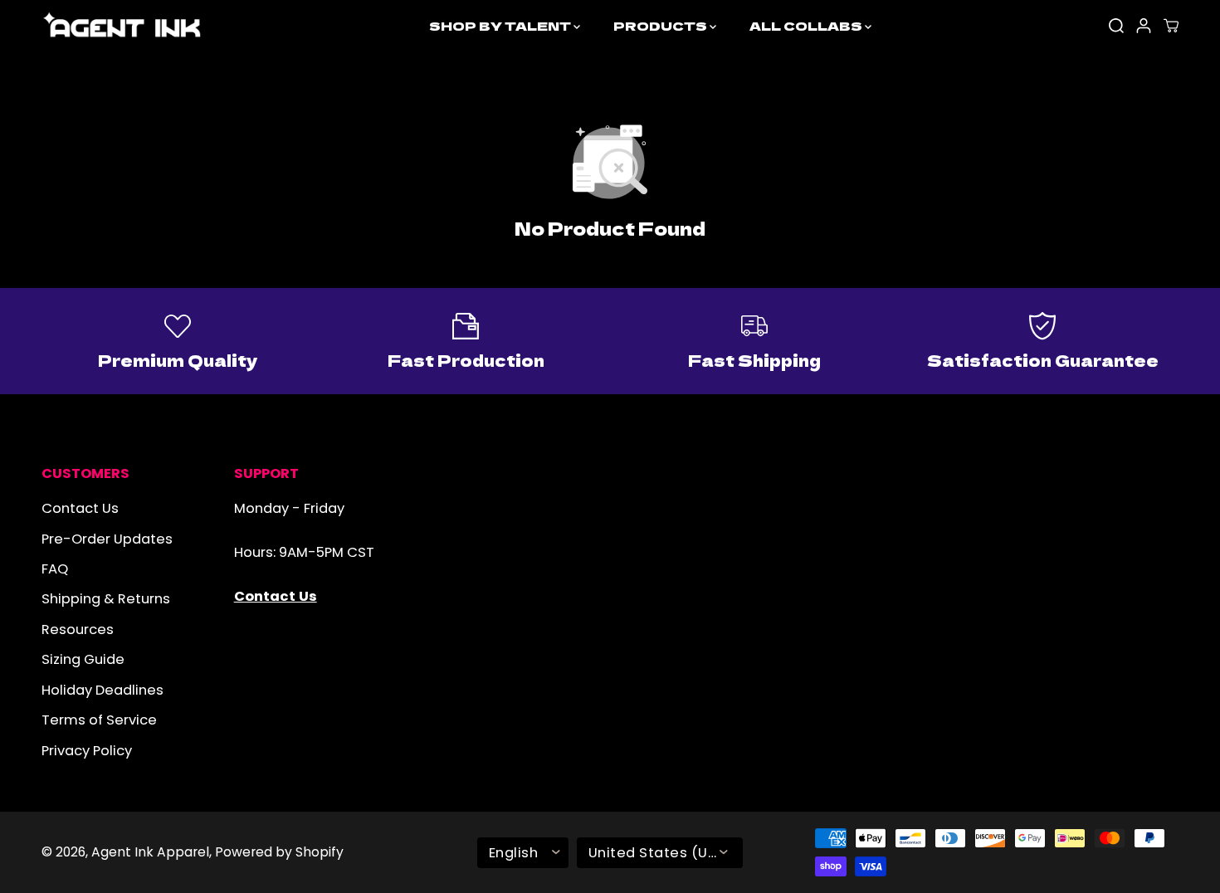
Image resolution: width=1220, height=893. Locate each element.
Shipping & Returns (105, 598)
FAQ (54, 568)
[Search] (1116, 25)
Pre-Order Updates (107, 539)
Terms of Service (99, 720)
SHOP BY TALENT (501, 25)
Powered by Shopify (279, 852)
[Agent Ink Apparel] (122, 26)
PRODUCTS (661, 25)
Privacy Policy (86, 750)
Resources (77, 629)
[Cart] (1171, 25)
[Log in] (1143, 25)
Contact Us (80, 508)
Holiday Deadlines (102, 690)
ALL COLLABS (807, 25)
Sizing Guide (82, 659)
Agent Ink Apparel (150, 852)
